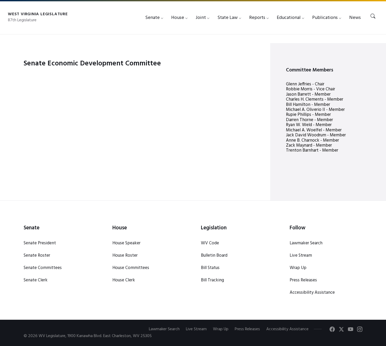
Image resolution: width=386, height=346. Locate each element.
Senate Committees (43, 267)
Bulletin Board (214, 255)
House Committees (130, 267)
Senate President (40, 243)
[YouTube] (350, 330)
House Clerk (123, 280)
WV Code (210, 243)
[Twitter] (341, 330)
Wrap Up (298, 267)
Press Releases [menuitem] (247, 329)
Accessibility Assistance (312, 292)
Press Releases (303, 280)
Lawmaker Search (306, 243)
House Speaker (126, 243)
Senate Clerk (36, 280)
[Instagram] (359, 330)
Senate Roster (37, 255)
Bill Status (210, 267)
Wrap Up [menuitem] (220, 329)
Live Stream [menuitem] (196, 329)
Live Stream (301, 255)
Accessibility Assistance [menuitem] (287, 329)
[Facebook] (332, 330)
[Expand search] (373, 16)
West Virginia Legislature (38, 14)
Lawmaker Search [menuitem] (164, 329)
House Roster (125, 255)
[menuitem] (152, 18)
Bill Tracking (212, 280)
